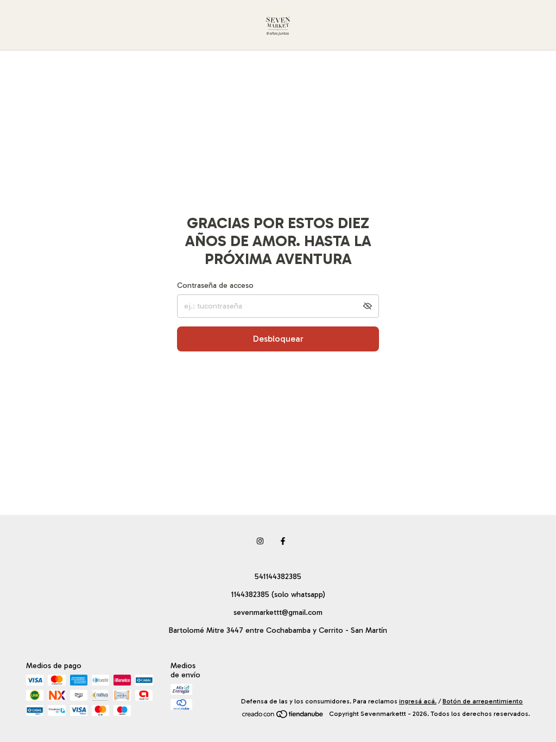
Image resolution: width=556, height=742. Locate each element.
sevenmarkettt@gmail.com (278, 612)
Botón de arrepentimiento (483, 701)
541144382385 (278, 576)
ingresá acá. (418, 701)
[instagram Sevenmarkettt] (260, 541)
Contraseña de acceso (215, 285)
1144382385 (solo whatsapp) (278, 594)
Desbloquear (278, 339)
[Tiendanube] (283, 716)
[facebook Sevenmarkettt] (283, 541)
